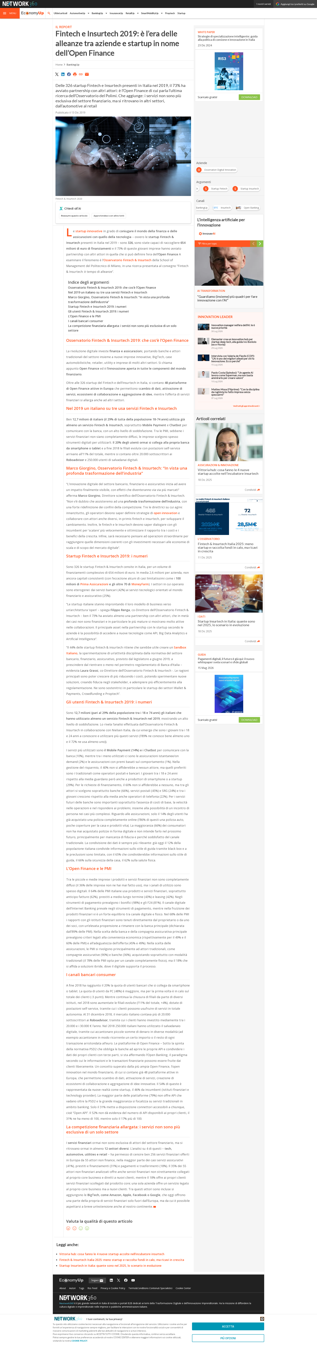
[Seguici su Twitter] (119, 1280)
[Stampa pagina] (74, 74)
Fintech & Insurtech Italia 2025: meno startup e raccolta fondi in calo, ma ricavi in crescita (121, 1260)
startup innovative (88, 231)
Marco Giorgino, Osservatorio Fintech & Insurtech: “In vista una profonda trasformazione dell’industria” (119, 299)
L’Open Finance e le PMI (84, 316)
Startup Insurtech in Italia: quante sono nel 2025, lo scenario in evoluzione (110, 1266)
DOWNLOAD (249, 97)
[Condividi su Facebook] (68, 74)
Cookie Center (183, 1288)
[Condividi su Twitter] (56, 74)
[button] (10, 13)
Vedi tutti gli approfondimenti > (246, 406)
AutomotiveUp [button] (77, 13)
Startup (181, 13)
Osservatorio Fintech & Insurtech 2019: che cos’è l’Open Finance (112, 287)
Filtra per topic (209, 243)
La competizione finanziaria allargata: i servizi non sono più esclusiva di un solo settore (122, 328)
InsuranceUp (116, 13)
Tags (81, 1288)
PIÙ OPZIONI (228, 1338)
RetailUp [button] (130, 13)
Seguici (95, 1280)
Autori (72, 1288)
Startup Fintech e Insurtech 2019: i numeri (97, 307)
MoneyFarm (140, 584)
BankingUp (73, 64)
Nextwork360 (66, 1303)
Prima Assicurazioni (94, 584)
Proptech (170, 13)
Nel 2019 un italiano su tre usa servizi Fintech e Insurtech (107, 292)
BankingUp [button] (97, 13)
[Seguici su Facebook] (126, 1280)
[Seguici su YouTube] (133, 1280)
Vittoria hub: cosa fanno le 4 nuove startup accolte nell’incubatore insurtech (111, 1254)
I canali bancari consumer (85, 321)
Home (59, 64)
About (62, 1288)
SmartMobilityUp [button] (149, 13)
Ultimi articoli (60, 13)
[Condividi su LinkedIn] (62, 74)
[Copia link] (81, 74)
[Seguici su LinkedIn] (111, 1280)
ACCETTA (228, 1326)
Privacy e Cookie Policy (113, 1288)
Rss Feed (92, 1288)
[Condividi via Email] (86, 74)
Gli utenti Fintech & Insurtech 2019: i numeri (98, 311)
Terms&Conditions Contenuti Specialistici (150, 1288)
